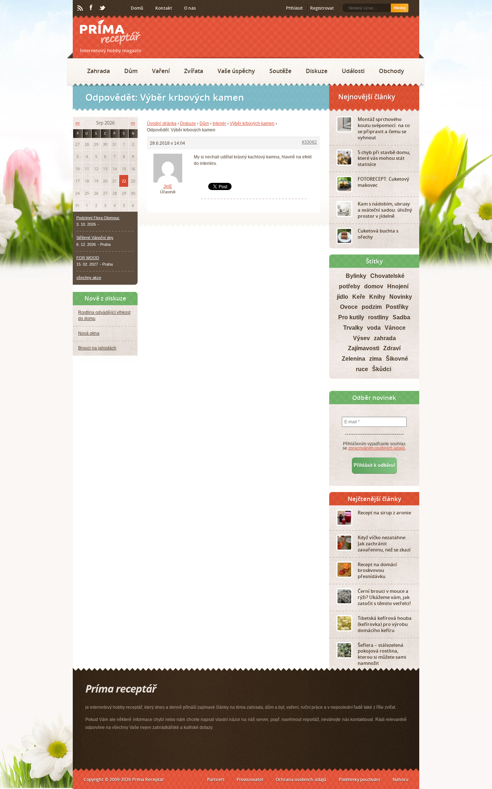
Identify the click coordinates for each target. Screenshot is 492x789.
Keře (358, 297)
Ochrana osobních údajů (301, 779)
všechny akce (88, 277)
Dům (131, 71)
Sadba (401, 317)
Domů (137, 8)
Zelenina (353, 359)
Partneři (215, 779)
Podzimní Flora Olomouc (98, 218)
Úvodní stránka (161, 123)
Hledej (400, 8)
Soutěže (280, 71)
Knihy (377, 297)
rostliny (378, 317)
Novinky (400, 297)
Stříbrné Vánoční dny (94, 237)
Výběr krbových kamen (252, 123)
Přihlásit (294, 8)
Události (353, 71)
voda (374, 328)
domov (373, 286)
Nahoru (400, 779)
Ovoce (349, 307)
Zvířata (193, 71)
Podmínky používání (359, 779)
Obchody (391, 71)
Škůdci (381, 369)
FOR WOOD (87, 258)
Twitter (102, 8)
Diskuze (316, 71)
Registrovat (322, 8)
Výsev (361, 338)
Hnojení (397, 286)
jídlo (342, 297)
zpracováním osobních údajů (376, 448)
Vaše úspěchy (236, 71)
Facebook (91, 8)
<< (77, 123)
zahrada (385, 338)
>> (133, 123)
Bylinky (356, 276)
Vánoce (395, 328)
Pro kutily (351, 317)
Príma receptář (110, 32)
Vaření (161, 71)
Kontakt (163, 8)
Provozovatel (250, 779)
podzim (372, 307)
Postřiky (397, 307)
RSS (80, 8)
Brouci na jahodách (97, 348)
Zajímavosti (363, 348)
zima (375, 359)
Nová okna (88, 333)
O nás (190, 8)
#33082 (309, 142)
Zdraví (392, 348)
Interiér (219, 123)
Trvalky (353, 328)
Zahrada (98, 71)
